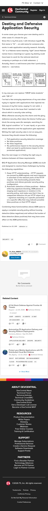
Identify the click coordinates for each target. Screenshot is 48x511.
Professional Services (24, 444)
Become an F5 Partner (24, 465)
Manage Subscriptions (24, 441)
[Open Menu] (44, 17)
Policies (25, 490)
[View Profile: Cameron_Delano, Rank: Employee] (5, 331)
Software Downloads (24, 448)
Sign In (42, 10)
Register (33, 10)
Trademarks (17, 490)
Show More (25, 372)
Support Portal (24, 451)
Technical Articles (10, 17)
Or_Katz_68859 (15, 252)
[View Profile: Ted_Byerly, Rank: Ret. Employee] (5, 352)
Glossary (24, 422)
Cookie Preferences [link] (24, 502)
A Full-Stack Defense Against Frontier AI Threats (25, 306)
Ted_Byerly (13, 355)
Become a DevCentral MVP (24, 407)
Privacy (33, 490)
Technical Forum (24, 393)
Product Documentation (24, 417)
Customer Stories (24, 424)
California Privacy (24, 494)
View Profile (15, 258)
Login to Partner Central (24, 468)
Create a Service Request (24, 446)
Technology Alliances (24, 463)
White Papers (24, 419)
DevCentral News (24, 390)
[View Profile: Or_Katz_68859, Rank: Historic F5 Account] (5, 254)
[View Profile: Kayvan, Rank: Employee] (5, 307)
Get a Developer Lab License (24, 405)
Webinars (24, 426)
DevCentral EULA (24, 402)
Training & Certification (24, 431)
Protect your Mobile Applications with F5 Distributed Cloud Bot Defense (25, 351)
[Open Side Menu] (3, 10)
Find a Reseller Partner (24, 461)
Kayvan (11, 310)
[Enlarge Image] (24, 80)
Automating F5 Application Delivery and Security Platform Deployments (25, 330)
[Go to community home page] (18, 10)
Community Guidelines (24, 400)
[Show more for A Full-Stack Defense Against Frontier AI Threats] (22, 320)
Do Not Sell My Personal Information (24, 498)
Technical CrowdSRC (24, 398)
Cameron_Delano (15, 334)
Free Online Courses (24, 429)
